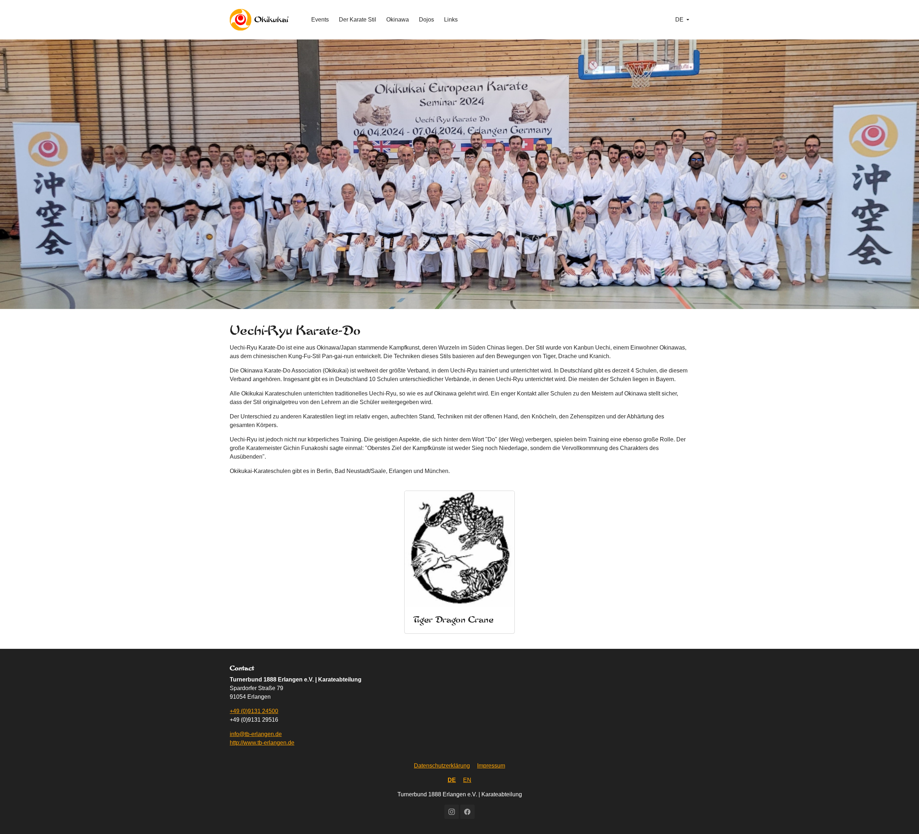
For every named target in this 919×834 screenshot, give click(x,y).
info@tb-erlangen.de (256, 734)
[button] (682, 19)
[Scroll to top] (903, 818)
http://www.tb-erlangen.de (262, 743)
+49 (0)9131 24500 (254, 711)
